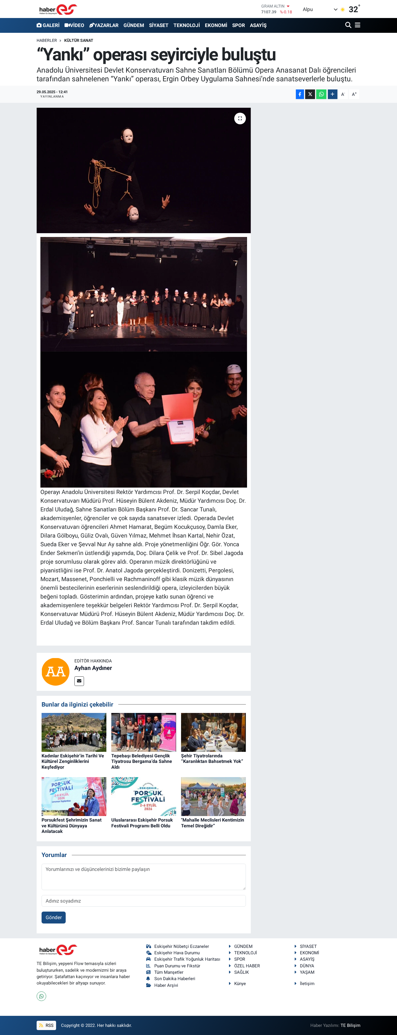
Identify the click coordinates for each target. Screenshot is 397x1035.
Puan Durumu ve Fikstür (177, 965)
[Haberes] (58, 9)
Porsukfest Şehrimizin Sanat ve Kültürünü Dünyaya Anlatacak (71, 825)
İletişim (307, 983)
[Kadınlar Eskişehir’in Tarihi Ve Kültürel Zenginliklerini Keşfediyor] (74, 732)
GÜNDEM (134, 25)
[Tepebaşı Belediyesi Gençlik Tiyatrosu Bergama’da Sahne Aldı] (143, 732)
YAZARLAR (106, 25)
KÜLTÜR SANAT (78, 40)
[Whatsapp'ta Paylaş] (321, 94)
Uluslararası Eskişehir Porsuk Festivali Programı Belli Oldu (142, 822)
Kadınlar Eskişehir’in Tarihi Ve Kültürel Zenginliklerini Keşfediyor (73, 761)
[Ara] (349, 25)
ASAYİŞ (258, 25)
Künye (240, 983)
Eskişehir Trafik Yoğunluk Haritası (187, 959)
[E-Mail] (79, 681)
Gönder (54, 917)
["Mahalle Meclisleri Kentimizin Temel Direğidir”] (213, 796)
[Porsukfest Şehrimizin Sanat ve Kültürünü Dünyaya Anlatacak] (74, 796)
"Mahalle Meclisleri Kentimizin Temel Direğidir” (212, 822)
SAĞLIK (241, 972)
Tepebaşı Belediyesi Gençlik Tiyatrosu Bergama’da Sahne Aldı (141, 761)
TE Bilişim (350, 1025)
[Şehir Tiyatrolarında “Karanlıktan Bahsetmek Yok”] (213, 732)
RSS (48, 1025)
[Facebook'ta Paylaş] (300, 94)
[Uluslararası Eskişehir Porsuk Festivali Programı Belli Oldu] (143, 796)
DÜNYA (307, 965)
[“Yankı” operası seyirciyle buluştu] (144, 170)
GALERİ (51, 25)
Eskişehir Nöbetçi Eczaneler (181, 946)
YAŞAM (307, 972)
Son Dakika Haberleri (174, 978)
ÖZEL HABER (247, 965)
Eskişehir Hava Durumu (177, 952)
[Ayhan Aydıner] (55, 671)
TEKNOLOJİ (187, 25)
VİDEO (77, 25)
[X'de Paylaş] (310, 94)
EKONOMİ (216, 25)
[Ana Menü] (357, 25)
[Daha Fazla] (332, 94)
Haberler (47, 40)
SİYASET (159, 25)
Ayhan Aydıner (93, 667)
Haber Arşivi (166, 985)
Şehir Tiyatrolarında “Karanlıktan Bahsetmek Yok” (212, 758)
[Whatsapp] (41, 996)
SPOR (238, 25)
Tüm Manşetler (168, 972)
